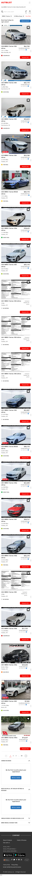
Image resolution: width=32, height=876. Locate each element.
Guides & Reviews (21, 840)
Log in (27, 860)
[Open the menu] (29, 2)
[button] (26, 12)
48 (21, 756)
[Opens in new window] (8, 855)
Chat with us (6, 843)
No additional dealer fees (24, 48)
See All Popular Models (9, 849)
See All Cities (6, 846)
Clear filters (28, 16)
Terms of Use (6, 865)
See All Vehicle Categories (10, 851)
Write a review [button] (16, 778)
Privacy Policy (14, 865)
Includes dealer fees (25, 84)
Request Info (25, 57)
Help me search (25, 21)
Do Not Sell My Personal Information (12, 867)
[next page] (26, 756)
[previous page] (6, 756)
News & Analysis (7, 840)
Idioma (7, 860)
